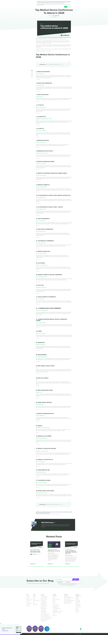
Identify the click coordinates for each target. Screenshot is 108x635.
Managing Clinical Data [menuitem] (67, 603)
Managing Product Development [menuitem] (68, 597)
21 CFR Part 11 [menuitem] (77, 602)
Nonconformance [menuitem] (43, 607)
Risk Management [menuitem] (43, 600)
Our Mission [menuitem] (28, 596)
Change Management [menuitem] (44, 601)
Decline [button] (69, 6)
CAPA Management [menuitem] (43, 604)
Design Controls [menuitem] (78, 605)
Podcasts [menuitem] (54, 600)
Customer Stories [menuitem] (55, 604)
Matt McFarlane (56, 15)
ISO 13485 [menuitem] (77, 597)
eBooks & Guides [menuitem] (55, 607)
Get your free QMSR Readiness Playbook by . (51, 64)
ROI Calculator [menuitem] (55, 596)
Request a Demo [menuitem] (35, 604)
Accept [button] (66, 6)
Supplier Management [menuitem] (44, 611)
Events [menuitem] (54, 603)
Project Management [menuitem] (44, 608)
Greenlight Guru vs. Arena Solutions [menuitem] (58, 611)
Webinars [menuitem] (54, 601)
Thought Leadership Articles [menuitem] (57, 608)
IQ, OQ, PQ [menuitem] (77, 609)
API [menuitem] (33, 601)
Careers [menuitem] (28, 597)
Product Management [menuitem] (44, 612)
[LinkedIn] (32, 77)
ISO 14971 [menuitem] (77, 598)
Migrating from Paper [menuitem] (67, 596)
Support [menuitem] (28, 601)
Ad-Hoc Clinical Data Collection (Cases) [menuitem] (46, 618)
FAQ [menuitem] (53, 614)
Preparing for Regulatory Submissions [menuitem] (69, 600)
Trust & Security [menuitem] (29, 600)
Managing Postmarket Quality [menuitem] (68, 601)
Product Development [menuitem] (44, 597)
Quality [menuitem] (34, 597)
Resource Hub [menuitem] (55, 615)
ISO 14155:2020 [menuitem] (78, 600)
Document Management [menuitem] (44, 596)
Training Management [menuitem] (44, 603)
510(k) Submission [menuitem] (78, 604)
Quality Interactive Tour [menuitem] (36, 600)
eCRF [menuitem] (76, 612)
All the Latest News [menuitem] (29, 603)
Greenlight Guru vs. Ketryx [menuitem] (56, 612)
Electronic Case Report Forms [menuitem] (45, 615)
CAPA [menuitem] (76, 608)
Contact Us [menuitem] (28, 604)
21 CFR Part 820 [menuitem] (78, 601)
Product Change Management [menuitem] (45, 614)
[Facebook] (32, 72)
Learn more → (38, 316)
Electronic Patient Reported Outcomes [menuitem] (46, 616)
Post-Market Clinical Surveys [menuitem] (45, 619)
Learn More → (38, 79)
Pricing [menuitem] (34, 603)
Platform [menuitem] (34, 596)
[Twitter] (32, 75)
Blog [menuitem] (53, 597)
